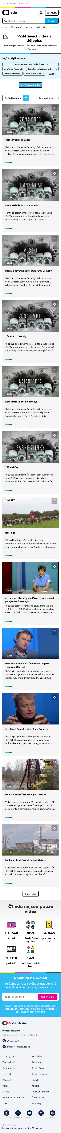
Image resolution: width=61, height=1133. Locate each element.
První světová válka (35, 73)
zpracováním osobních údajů (30, 1011)
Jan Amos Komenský (13, 69)
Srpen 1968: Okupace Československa (30, 64)
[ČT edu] (9, 14)
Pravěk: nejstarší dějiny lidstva (42, 69)
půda (45, 27)
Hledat (51, 20)
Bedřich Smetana (12, 73)
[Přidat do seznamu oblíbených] (54, 108)
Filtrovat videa (32, 85)
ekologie (28, 27)
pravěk (19, 27)
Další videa (30, 893)
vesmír (37, 27)
